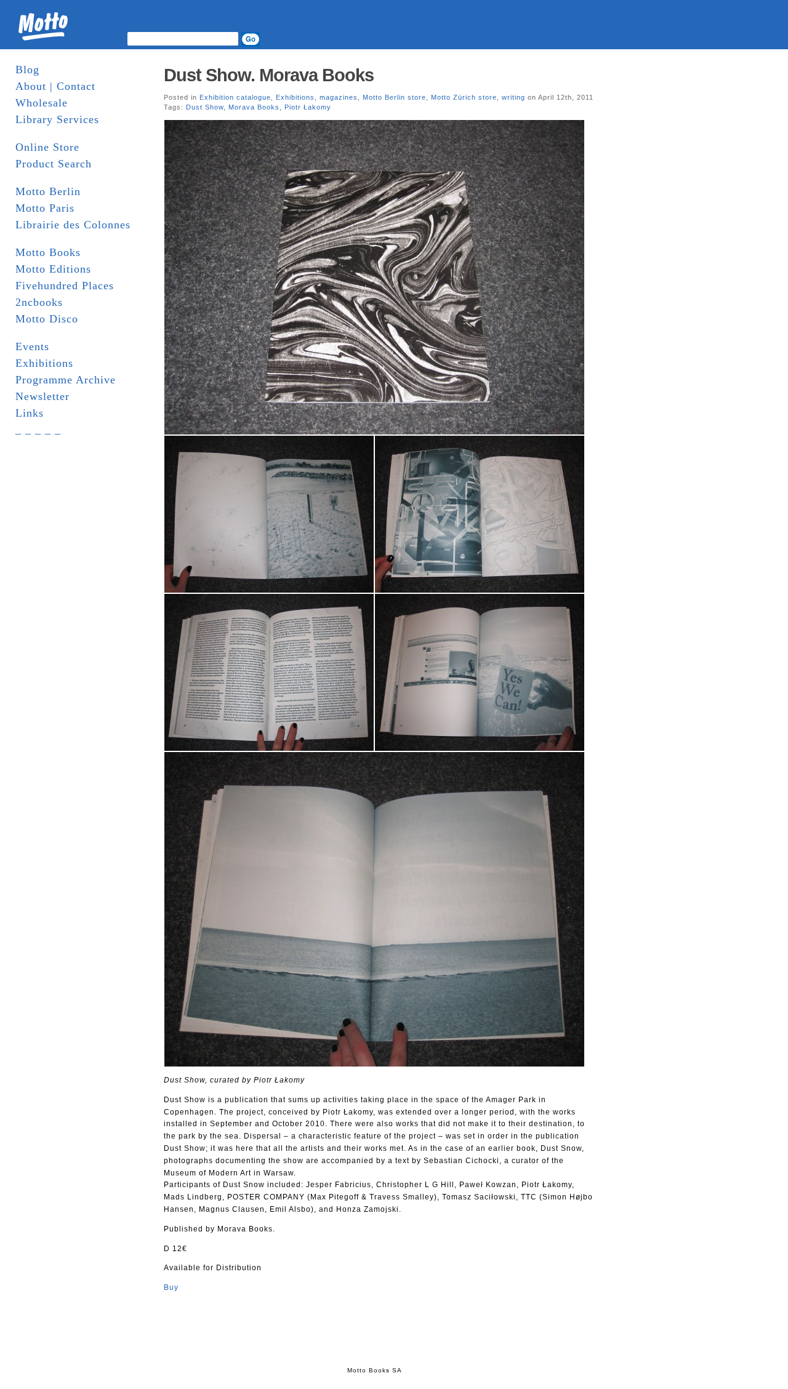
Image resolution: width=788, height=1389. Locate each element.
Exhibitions (44, 363)
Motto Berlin (48, 191)
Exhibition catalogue (235, 97)
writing (513, 97)
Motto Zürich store (464, 97)
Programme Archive (65, 380)
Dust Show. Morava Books (269, 75)
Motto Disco (46, 319)
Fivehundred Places (64, 285)
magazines (339, 97)
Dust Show (204, 107)
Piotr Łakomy (307, 107)
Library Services (57, 119)
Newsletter (42, 396)
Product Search (53, 164)
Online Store (47, 147)
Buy (171, 1287)
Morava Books (253, 107)
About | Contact (55, 86)
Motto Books (48, 252)
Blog (27, 69)
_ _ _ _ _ (38, 429)
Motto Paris (44, 208)
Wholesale (41, 103)
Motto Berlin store (394, 97)
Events (32, 346)
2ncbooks (39, 302)
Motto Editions (53, 269)
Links (29, 413)
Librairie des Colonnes (73, 224)
